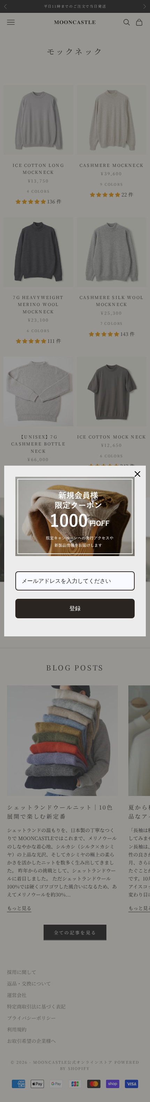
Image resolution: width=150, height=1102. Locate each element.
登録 (75, 608)
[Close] (137, 474)
